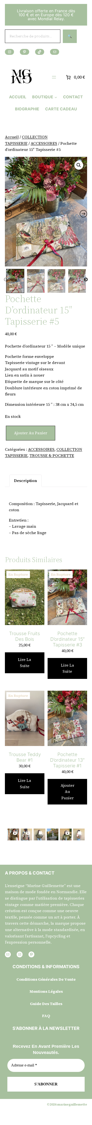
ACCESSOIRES (44, 143)
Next (85, 279)
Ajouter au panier (30, 433)
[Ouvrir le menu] (54, 77)
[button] (78, 165)
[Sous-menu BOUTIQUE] (55, 97)
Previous (5, 279)
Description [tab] (25, 480)
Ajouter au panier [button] (67, 792)
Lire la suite (24, 663)
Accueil (12, 137)
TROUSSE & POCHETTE (51, 455)
